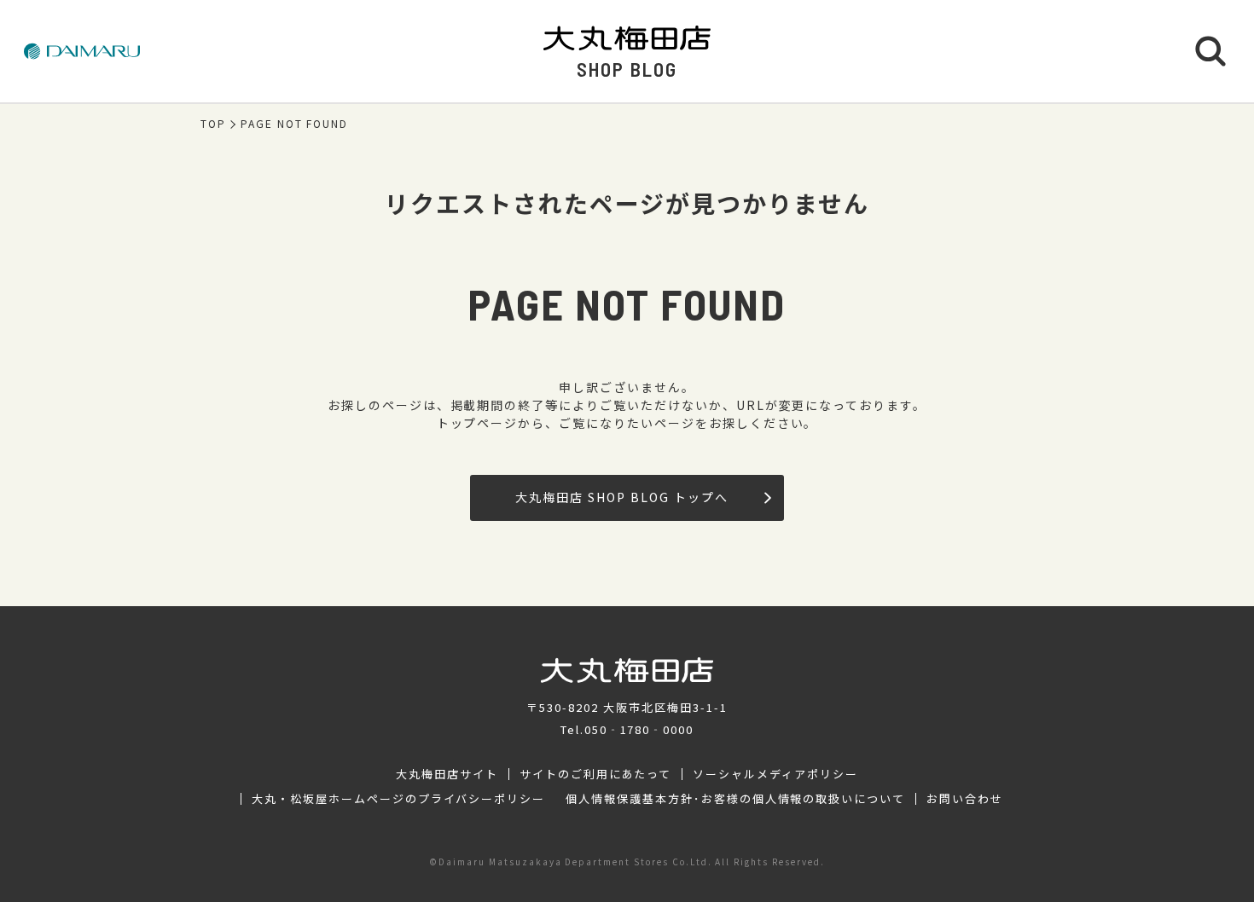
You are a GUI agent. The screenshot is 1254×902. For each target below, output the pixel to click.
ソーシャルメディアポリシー (775, 774)
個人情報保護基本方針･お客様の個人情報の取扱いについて (735, 799)
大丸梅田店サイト (447, 774)
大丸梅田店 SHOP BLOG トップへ (621, 497)
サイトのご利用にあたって (596, 774)
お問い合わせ (964, 799)
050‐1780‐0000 (639, 729)
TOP (213, 124)
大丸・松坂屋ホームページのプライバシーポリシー (398, 799)
